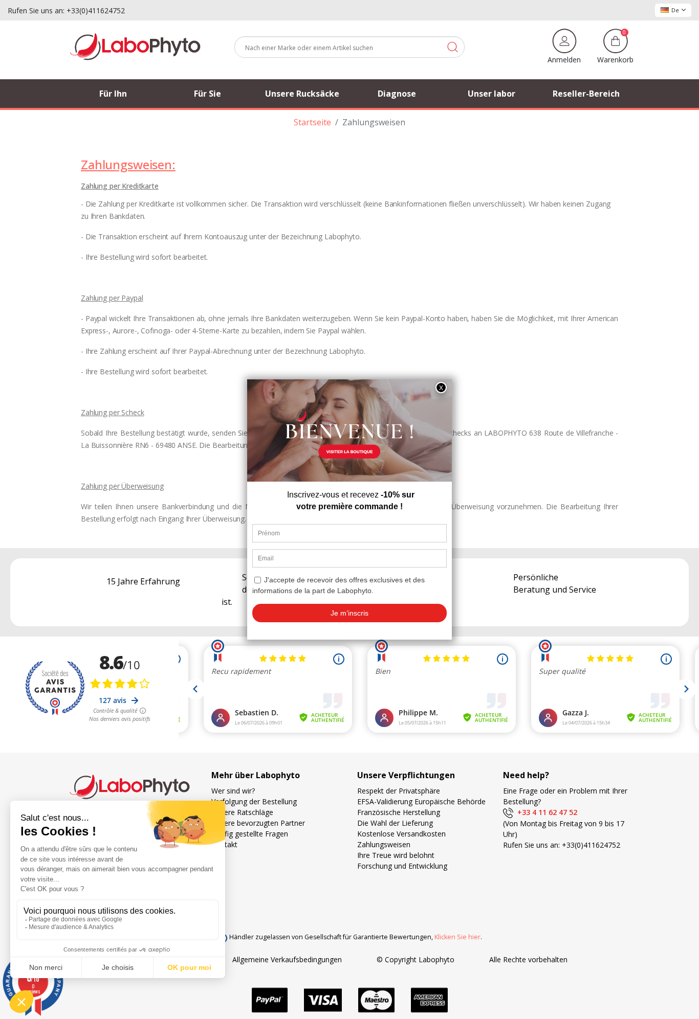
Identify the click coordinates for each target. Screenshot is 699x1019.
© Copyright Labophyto (415, 959)
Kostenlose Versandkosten (401, 834)
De (675, 10)
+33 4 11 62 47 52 (545, 812)
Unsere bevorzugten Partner (258, 823)
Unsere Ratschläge (242, 812)
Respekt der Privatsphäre (398, 791)
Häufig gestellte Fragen (249, 834)
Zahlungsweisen (383, 844)
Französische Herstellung (398, 812)
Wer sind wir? (233, 791)
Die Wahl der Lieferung (395, 823)
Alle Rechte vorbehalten (528, 959)
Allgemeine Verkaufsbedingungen (287, 959)
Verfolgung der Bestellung (254, 801)
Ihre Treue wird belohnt (395, 855)
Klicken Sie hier (457, 937)
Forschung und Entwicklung (402, 866)
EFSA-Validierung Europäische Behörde (421, 801)
